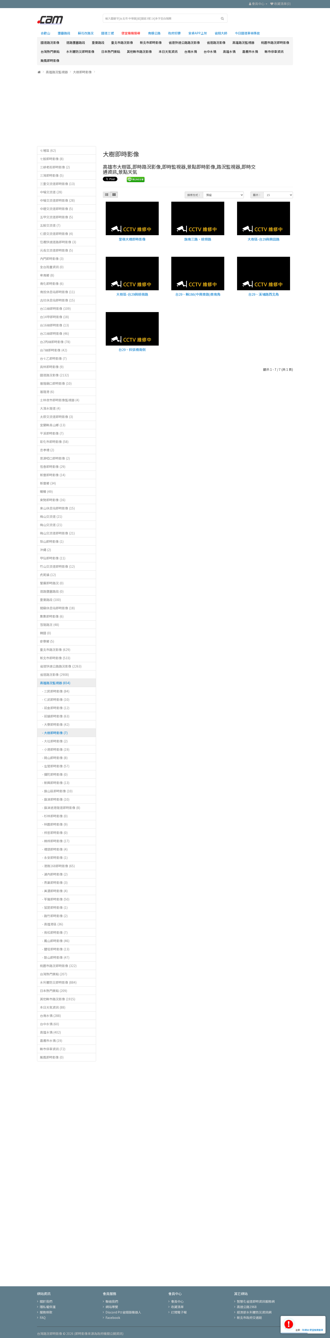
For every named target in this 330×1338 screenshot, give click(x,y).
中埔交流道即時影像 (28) (57, 200)
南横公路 (154, 33)
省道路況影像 (216, 42)
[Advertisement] (165, 110)
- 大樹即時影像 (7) (54, 732)
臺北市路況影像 (122, 42)
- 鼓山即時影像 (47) (54, 957)
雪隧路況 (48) (49, 624)
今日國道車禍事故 (247, 33)
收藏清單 (177, 1306)
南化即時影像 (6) (52, 283)
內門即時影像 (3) (52, 258)
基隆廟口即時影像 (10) (56, 383)
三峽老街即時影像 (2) (55, 167)
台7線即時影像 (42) (53, 350)
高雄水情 (229, 51)
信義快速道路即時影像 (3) (58, 242)
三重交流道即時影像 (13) (57, 183)
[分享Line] (136, 179)
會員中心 (177, 1301)
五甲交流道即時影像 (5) (56, 217)
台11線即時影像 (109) (55, 308)
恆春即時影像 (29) (52, 466)
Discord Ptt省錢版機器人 (123, 1312)
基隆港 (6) (47, 391)
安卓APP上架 (197, 33)
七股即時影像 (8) (52, 158)
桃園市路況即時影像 (275, 42)
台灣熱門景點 (50, 51)
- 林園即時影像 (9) (54, 824)
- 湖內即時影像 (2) (54, 874)
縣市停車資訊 (274, 51)
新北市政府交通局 (249, 1317)
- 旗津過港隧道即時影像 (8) (60, 807)
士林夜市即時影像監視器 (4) (59, 400)
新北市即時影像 (151, 42)
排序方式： (194, 195)
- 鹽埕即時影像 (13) (54, 949)
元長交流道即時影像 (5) (56, 250)
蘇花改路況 (86, 33)
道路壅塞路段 (75, 42)
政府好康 (174, 33)
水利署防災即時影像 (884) (58, 982)
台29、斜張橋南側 (132, 349)
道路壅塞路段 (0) (52, 591)
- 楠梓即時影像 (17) (54, 841)
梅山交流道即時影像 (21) (57, 533)
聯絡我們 (112, 1301)
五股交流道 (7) (50, 225)
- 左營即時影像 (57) (54, 766)
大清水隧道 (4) (50, 408)
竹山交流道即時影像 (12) (57, 566)
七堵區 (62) (48, 150)
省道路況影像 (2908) (54, 674)
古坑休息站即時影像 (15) (57, 300)
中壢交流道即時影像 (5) (56, 208)
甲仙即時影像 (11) (52, 558)
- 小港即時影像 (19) (54, 749)
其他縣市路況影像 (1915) (57, 999)
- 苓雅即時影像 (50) (54, 899)
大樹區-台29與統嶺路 (132, 294)
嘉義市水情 (250, 51)
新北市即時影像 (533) (55, 658)
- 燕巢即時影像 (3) (54, 882)
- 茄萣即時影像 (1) (54, 907)
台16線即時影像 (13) (54, 325)
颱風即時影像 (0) (52, 1057)
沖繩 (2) (45, 549)
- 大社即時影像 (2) (54, 741)
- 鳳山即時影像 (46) (54, 940)
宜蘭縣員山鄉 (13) (52, 425)
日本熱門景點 (110, 51)
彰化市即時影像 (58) (54, 441)
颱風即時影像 (50, 60)
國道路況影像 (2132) (54, 375)
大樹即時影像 (82, 72)
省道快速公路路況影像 (184, 42)
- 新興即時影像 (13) (54, 782)
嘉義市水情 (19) (51, 1040)
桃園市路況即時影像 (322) (58, 965)
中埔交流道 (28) (51, 192)
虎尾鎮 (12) (48, 574)
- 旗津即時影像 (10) (54, 799)
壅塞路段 (64, 33)
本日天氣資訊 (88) (52, 1007)
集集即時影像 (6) (52, 616)
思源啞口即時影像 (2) (55, 458)
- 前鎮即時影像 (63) (54, 716)
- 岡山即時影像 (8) (54, 757)
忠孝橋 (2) (47, 450)
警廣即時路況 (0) (52, 583)
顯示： (257, 195)
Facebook (113, 1317)
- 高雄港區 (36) (51, 924)
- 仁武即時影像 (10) (54, 699)
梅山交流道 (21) (51, 516)
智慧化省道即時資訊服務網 (256, 1301)
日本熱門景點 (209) (53, 990)
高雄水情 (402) (50, 1032)
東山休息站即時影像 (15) (57, 508)
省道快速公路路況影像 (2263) (60, 666)
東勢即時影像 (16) (52, 500)
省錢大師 (221, 33)
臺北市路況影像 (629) (55, 649)
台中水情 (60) (49, 1024)
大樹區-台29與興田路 (263, 239)
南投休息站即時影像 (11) (57, 292)
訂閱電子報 (179, 1312)
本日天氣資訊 (168, 51)
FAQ (43, 1317)
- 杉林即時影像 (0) (54, 816)
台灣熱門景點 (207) (53, 974)
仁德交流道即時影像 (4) (56, 233)
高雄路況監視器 (243, 42)
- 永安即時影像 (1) (54, 857)
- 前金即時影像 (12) (54, 708)
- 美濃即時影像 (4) (54, 891)
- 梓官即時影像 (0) (54, 832)
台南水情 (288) (50, 1015)
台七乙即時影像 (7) (53, 358)
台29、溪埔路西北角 (263, 294)
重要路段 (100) (50, 599)
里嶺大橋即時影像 (132, 239)
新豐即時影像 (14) (52, 475)
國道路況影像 (50, 42)
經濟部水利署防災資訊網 (254, 1312)
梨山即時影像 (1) (52, 541)
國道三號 (107, 33)
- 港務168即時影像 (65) (57, 866)
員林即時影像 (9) (52, 366)
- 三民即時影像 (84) (54, 691)
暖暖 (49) (46, 491)
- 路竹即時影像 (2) (54, 916)
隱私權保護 (47, 1306)
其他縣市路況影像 (139, 51)
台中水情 (210, 51)
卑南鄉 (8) (47, 275)
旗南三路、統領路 (197, 239)
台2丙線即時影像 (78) (55, 342)
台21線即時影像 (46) (54, 333)
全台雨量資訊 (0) (52, 267)
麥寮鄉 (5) (47, 641)
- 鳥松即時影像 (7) (54, 932)
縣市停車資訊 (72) (52, 1049)
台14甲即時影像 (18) (54, 317)
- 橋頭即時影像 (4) (54, 849)
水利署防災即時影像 (80, 51)
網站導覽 (112, 1306)
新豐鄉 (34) (48, 483)
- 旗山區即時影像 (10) (56, 791)
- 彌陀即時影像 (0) (54, 774)
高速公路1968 (247, 1306)
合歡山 (45, 33)
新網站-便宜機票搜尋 (312, 1329)
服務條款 (46, 1312)
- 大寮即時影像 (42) (54, 724)
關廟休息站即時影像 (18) (57, 608)
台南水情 (190, 51)
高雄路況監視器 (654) (55, 683)
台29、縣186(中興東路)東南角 (197, 294)
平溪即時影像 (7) (52, 433)
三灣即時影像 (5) (52, 175)
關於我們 (46, 1301)
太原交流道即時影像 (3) (56, 416)
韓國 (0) (45, 633)
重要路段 (98, 42)
